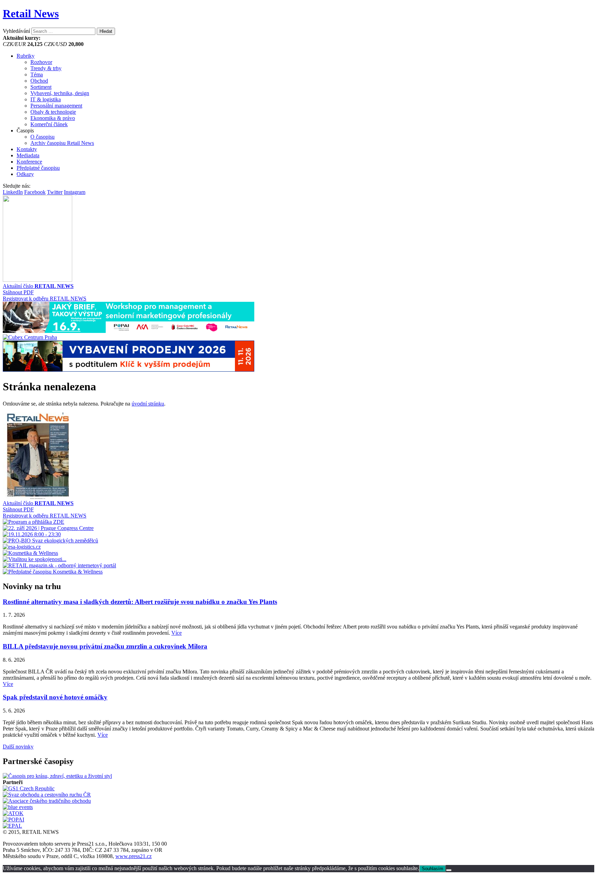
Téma (36, 74)
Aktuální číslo (38, 286)
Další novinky (18, 747)
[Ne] (449, 870)
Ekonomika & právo (52, 118)
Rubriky (26, 56)
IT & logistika (45, 99)
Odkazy (25, 174)
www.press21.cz (133, 856)
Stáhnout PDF (18, 292)
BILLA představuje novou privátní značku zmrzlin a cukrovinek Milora (105, 646)
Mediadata (28, 155)
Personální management (56, 106)
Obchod (39, 81)
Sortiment (40, 87)
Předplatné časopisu (38, 168)
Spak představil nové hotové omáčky (55, 697)
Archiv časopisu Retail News (62, 143)
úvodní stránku (148, 404)
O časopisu (42, 137)
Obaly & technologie (53, 112)
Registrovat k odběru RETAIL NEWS (44, 298)
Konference (29, 162)
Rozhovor (41, 62)
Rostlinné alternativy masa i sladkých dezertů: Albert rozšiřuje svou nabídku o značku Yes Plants (140, 601)
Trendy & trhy (45, 68)
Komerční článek (49, 124)
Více (176, 633)
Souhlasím (432, 868)
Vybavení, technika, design (59, 93)
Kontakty (27, 149)
